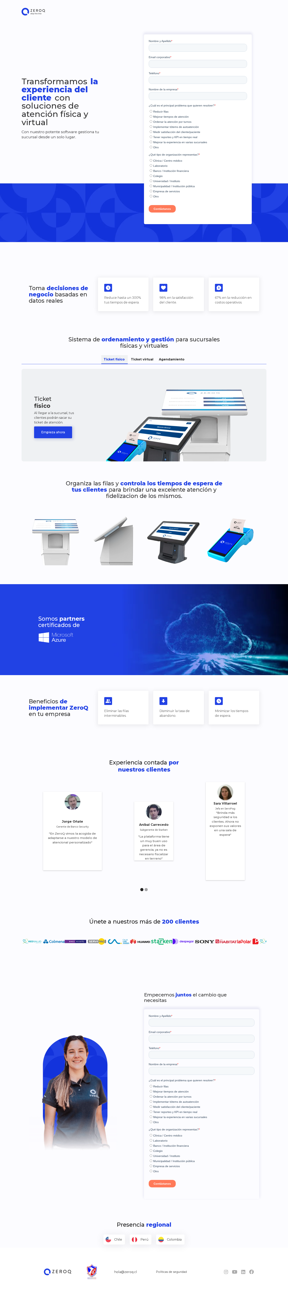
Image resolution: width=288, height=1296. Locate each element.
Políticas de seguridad (171, 1272)
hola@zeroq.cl (125, 1272)
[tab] (114, 359)
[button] (141, 889)
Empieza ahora (53, 432)
